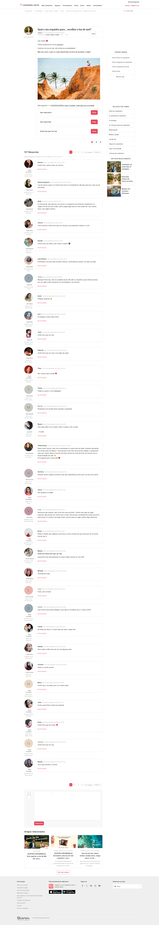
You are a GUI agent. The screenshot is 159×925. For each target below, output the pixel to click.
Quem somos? (21, 903)
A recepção (112, 120)
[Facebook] (82, 886)
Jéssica (40, 223)
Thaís (39, 332)
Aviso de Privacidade (23, 890)
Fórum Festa (116, 71)
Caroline (40, 665)
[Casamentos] (29, 5)
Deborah (40, 350)
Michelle (40, 571)
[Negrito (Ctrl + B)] (36, 793)
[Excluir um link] (43, 793)
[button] (92, 142)
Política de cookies (22, 893)
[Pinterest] (91, 886)
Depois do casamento (116, 144)
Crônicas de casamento (116, 153)
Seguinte (97, 152)
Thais (39, 368)
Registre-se (135, 5)
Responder (39, 823)
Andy (39, 201)
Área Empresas (134, 2)
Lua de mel (112, 139)
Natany (40, 762)
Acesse (127, 5)
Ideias (89, 5)
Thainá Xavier (42, 446)
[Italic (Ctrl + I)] (40, 793)
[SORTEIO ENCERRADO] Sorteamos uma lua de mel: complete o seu (63, 855)
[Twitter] (87, 886)
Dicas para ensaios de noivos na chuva (127, 179)
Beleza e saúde (114, 134)
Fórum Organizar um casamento (122, 62)
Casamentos (28, 11)
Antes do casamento (115, 111)
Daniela (40, 646)
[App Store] (55, 893)
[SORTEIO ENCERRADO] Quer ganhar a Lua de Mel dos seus (36, 856)
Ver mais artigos (63, 872)
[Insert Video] (57, 793)
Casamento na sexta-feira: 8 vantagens (127, 167)
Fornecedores (67, 5)
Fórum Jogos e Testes (51, 11)
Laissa (40, 490)
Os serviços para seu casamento (119, 125)
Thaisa (40, 388)
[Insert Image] (54, 793)
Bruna (40, 531)
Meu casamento (47, 5)
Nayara (40, 424)
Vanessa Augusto (44, 182)
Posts (62, 11)
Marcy (40, 683)
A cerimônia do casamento (117, 116)
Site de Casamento (22, 908)
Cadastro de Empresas (23, 900)
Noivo (82, 5)
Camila (40, 627)
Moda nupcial (113, 130)
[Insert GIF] (61, 793)
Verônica (41, 472)
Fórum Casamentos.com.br (120, 67)
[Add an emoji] (50, 793)
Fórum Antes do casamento (121, 58)
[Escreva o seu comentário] (67, 807)
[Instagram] (95, 886)
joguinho (60, 45)
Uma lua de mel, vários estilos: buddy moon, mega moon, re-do (90, 855)
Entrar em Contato (22, 885)
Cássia (40, 33)
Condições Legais (22, 887)
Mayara (40, 551)
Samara (40, 162)
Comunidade (97, 5)
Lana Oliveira (42, 259)
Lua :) (39, 314)
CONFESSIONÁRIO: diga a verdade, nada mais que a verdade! (72, 105)
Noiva (76, 5)
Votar (94, 112)
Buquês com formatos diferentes (126, 191)
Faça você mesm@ (115, 149)
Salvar (93, 34)
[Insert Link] (47, 793)
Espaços (58, 5)
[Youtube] (99, 886)
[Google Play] (68, 893)
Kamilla (40, 241)
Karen (40, 296)
